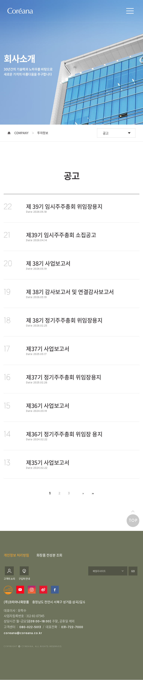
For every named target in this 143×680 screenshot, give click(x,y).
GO (133, 571)
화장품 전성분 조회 (49, 555)
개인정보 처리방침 (16, 555)
